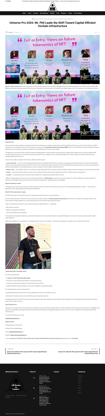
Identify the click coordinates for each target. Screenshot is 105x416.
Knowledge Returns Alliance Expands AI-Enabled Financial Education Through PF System (21, 1)
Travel (79, 390)
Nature (79, 393)
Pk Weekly (75, 338)
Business (80, 376)
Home (33, 19)
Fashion (80, 381)
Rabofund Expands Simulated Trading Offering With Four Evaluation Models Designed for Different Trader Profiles (45, 401)
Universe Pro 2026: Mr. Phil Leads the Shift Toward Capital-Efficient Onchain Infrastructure (36, 338)
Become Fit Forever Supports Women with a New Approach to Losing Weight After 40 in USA (60, 1)
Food (79, 383)
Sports (79, 388)
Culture (79, 378)
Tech (79, 385)
